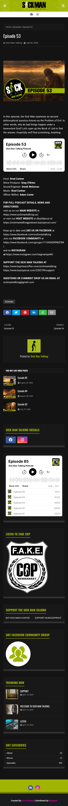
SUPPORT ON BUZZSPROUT (48, 618)
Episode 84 (22, 391)
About (34, 753)
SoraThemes (28, 800)
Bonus (34, 758)
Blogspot (53, 800)
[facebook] (32, 14)
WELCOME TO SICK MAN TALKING (35, 706)
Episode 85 (22, 377)
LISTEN (23, 721)
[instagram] (37, 14)
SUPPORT (24, 691)
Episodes (17, 27)
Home (8, 27)
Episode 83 (22, 404)
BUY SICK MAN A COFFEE (18, 618)
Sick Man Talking (14, 43)
